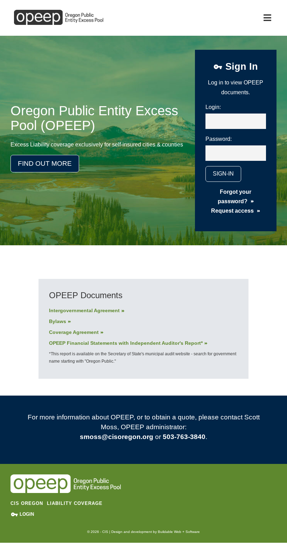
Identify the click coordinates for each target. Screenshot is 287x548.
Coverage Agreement (74, 332)
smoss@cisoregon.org (116, 436)
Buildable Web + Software (179, 532)
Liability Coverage (75, 503)
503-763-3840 (184, 436)
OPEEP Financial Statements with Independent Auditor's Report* (126, 343)
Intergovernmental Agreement (84, 310)
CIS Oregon (26, 503)
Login (26, 514)
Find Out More (45, 163)
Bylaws (57, 321)
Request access (233, 211)
